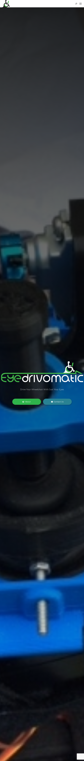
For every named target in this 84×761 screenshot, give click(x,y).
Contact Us (58, 402)
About (28, 402)
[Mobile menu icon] (80, 3)
